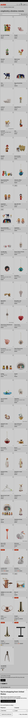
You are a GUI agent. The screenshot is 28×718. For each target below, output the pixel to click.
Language (16, 707)
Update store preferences (6, 714)
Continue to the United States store (8, 701)
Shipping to (3, 707)
